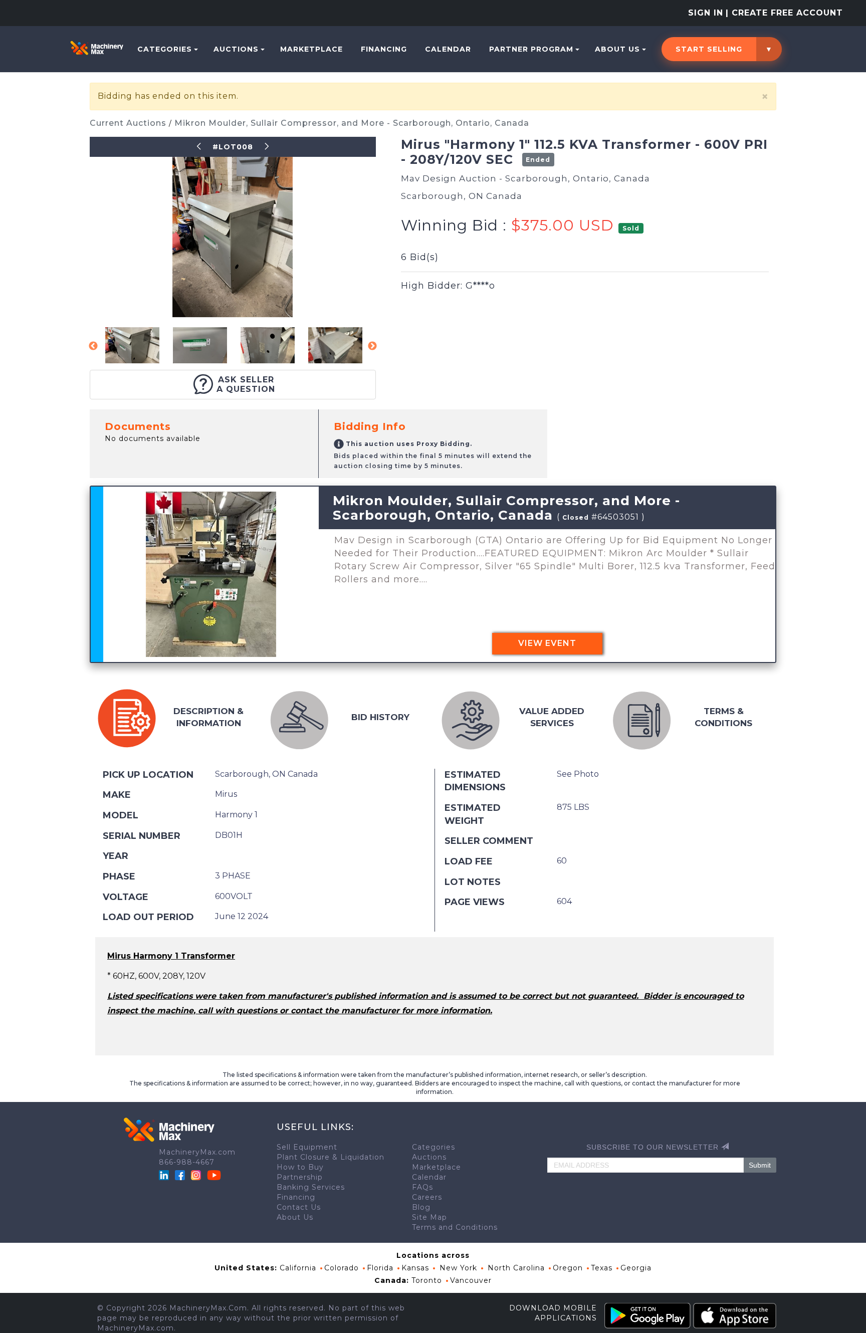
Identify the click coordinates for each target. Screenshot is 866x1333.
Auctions (236, 49)
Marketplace (311, 49)
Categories (164, 49)
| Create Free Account (784, 13)
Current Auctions (129, 123)
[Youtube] (214, 1174)
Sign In (705, 13)
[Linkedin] (165, 1174)
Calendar (448, 49)
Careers (427, 1197)
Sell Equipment (307, 1147)
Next (372, 346)
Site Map (429, 1217)
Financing (384, 49)
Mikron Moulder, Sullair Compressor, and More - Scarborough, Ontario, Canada (351, 123)
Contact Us (299, 1207)
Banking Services (311, 1187)
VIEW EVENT (547, 643)
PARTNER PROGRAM (531, 49)
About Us (617, 49)
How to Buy (300, 1167)
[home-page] (96, 48)
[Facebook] (180, 1174)
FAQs (422, 1187)
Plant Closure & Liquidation (330, 1157)
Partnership (300, 1177)
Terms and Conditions (455, 1227)
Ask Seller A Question (245, 384)
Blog (421, 1207)
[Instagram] (197, 1174)
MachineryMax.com (197, 1152)
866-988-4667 (186, 1162)
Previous (93, 346)
